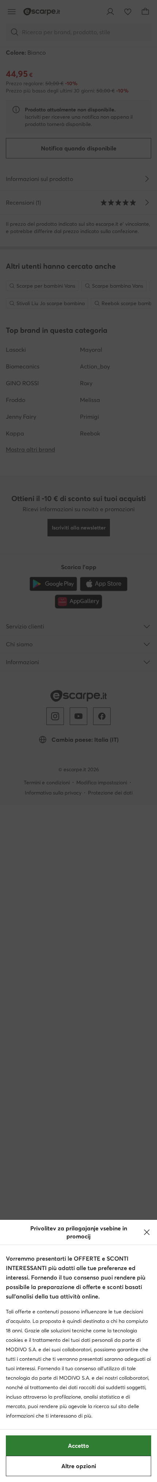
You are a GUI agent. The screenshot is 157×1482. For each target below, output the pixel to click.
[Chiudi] (147, 1232)
